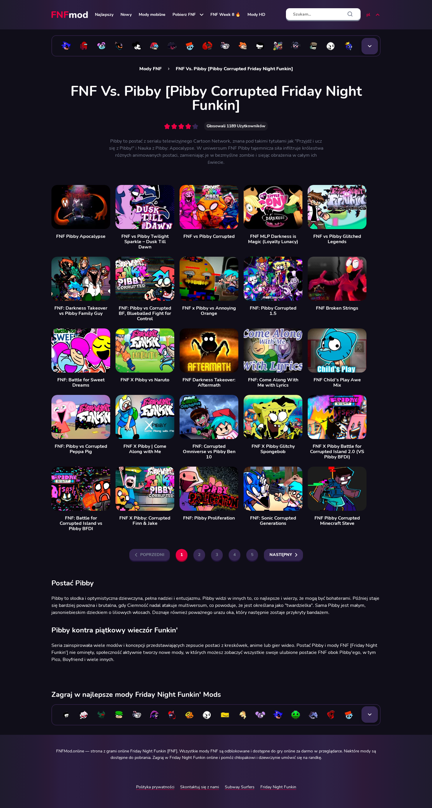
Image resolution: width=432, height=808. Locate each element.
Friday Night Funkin (278, 787)
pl (368, 14)
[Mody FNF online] (70, 14)
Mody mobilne (152, 14)
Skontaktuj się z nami (199, 787)
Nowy (126, 14)
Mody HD (256, 14)
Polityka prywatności (155, 787)
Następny (280, 554)
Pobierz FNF (184, 14)
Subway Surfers (239, 787)
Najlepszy (104, 14)
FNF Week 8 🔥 (225, 14)
